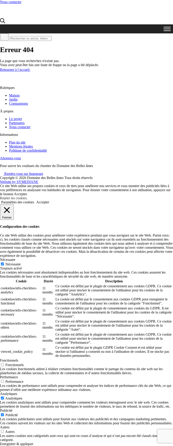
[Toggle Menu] (167, 29)
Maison (14, 95)
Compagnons (18, 103)
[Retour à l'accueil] (25, 16)
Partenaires (17, 123)
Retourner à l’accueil (15, 70)
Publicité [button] (6, 410)
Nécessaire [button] (7, 260)
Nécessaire (13, 264)
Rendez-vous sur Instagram (23, 174)
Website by (19, 182)
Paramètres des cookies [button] (17, 202)
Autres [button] (4, 427)
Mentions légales (21, 146)
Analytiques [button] (8, 394)
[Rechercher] (4, 37)
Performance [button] (9, 377)
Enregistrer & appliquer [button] (16, 444)
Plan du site (17, 142)
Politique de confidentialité (28, 150)
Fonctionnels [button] (9, 360)
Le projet (15, 119)
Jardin (13, 99)
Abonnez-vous (10, 158)
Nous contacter (10, 2)
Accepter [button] (42, 202)
